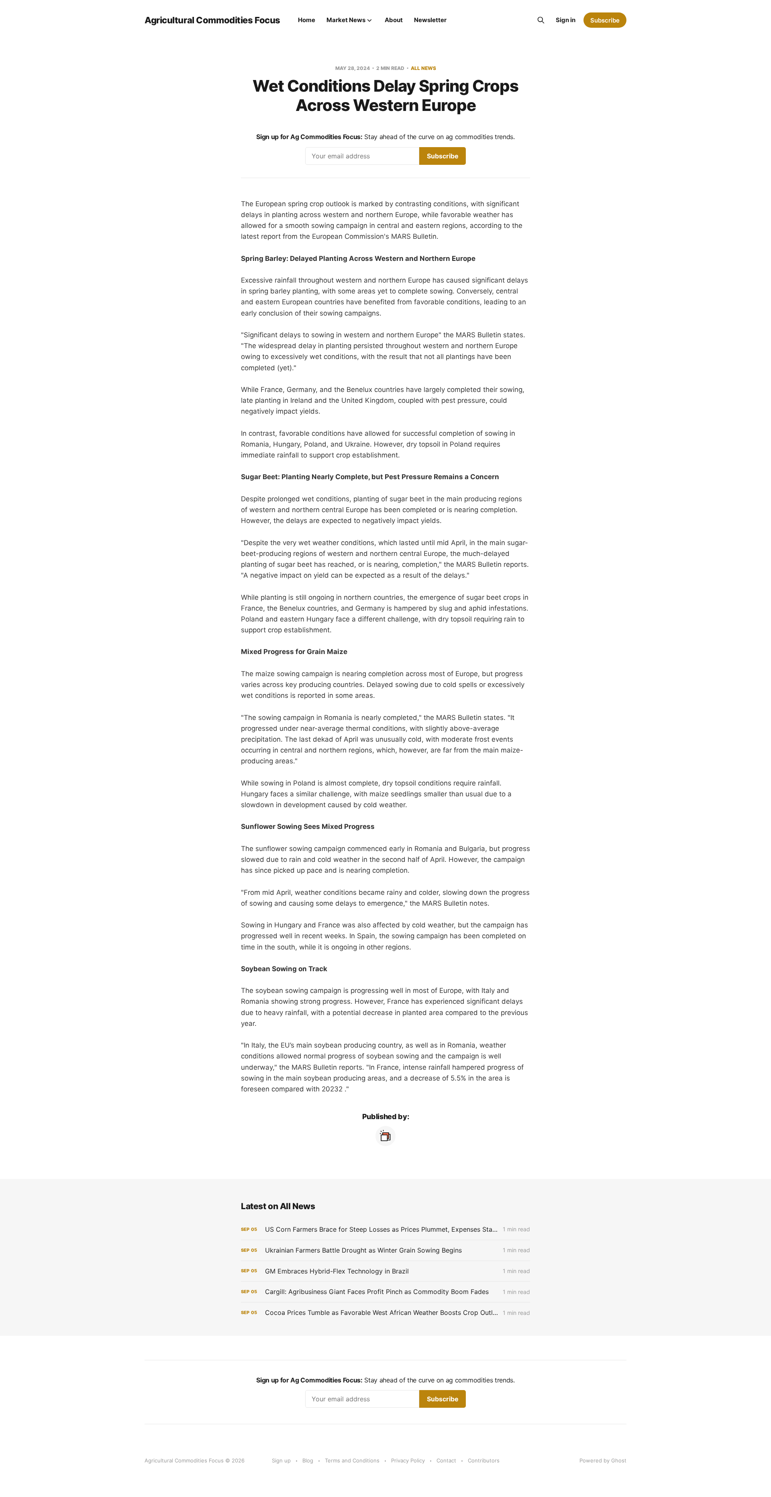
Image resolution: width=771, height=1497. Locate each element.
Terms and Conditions (352, 1460)
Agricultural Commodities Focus (212, 20)
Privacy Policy (408, 1460)
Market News (345, 20)
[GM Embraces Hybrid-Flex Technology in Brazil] (385, 1271)
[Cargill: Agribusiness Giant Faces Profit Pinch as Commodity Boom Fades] (385, 1292)
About (394, 20)
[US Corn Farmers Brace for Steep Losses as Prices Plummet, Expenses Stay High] (385, 1229)
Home (306, 20)
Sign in (565, 20)
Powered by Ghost (602, 1460)
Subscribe (605, 20)
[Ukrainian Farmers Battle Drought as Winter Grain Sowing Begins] (385, 1250)
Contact (446, 1460)
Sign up (281, 1460)
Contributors (484, 1460)
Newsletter (430, 20)
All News (423, 68)
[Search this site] (541, 20)
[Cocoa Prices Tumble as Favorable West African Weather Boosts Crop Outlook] (385, 1312)
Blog (307, 1460)
